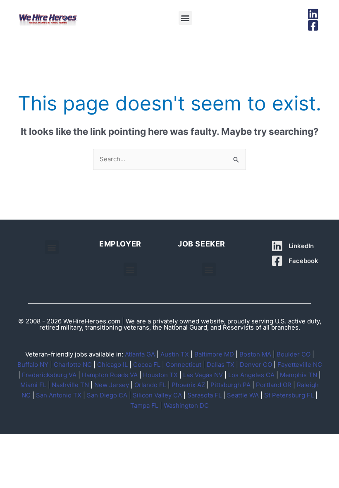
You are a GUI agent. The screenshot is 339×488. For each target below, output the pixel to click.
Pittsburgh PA (230, 385)
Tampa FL (144, 405)
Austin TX (174, 354)
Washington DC (186, 405)
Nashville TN (70, 385)
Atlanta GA (140, 354)
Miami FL (33, 385)
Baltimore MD (214, 354)
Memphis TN (298, 375)
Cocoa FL (146, 364)
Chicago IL (112, 364)
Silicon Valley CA (157, 395)
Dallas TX (220, 364)
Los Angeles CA (251, 375)
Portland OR (273, 385)
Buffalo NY (32, 364)
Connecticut (183, 364)
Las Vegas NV (203, 375)
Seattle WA (243, 395)
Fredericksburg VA (49, 375)
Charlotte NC (73, 364)
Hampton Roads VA (110, 375)
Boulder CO (293, 354)
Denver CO (256, 364)
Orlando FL (150, 385)
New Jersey (111, 385)
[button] (185, 18)
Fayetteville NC (299, 364)
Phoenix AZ (188, 385)
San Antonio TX (58, 395)
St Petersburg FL (289, 395)
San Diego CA (107, 395)
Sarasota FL (204, 395)
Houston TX (160, 375)
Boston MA (255, 354)
